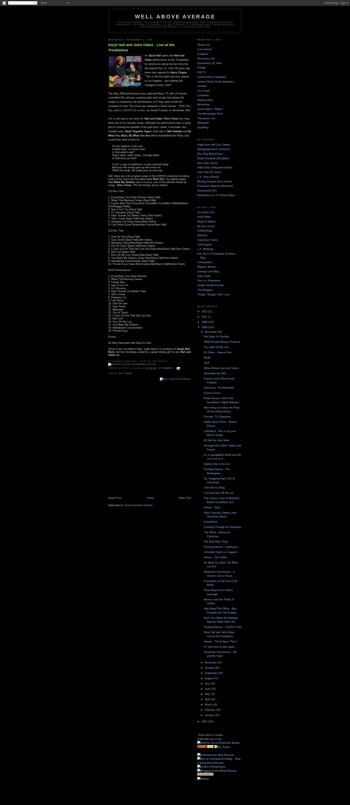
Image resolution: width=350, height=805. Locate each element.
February (210, 709)
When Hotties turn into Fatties (221, 368)
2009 (205, 322)
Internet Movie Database (211, 76)
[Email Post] (178, 368)
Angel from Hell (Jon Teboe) (213, 144)
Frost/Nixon (210, 521)
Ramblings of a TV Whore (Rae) (216, 195)
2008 (205, 327)
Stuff (206, 362)
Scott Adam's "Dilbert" (210, 109)
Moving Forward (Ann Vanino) (214, 181)
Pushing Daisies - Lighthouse (221, 546)
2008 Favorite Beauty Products (222, 341)
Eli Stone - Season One (218, 352)
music (129, 373)
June (208, 688)
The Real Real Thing (216, 541)
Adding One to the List (217, 463)
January (210, 715)
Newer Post (115, 497)
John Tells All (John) (209, 172)
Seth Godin (203, 276)
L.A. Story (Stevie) (208, 176)
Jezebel (201, 86)
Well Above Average (175, 17)
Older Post (185, 497)
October (210, 667)
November (211, 662)
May (208, 694)
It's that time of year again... (220, 646)
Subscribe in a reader (210, 734)
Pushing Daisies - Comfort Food (222, 626)
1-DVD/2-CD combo (133, 110)
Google (201, 67)
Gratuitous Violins (207, 239)
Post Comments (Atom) (138, 505)
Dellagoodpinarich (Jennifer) (213, 149)
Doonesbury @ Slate (209, 63)
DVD (121, 373)
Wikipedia (203, 122)
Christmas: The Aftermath (219, 387)
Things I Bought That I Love (213, 294)
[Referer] (203, 778)
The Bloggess (205, 289)
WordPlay (203, 127)
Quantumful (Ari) (207, 190)
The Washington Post (210, 113)
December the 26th (215, 373)
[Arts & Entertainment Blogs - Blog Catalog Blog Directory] (219, 762)
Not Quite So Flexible (216, 336)
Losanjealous (205, 262)
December (211, 331)
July (207, 683)
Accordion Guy (206, 212)
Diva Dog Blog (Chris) (210, 153)
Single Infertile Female (210, 285)
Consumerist (204, 49)
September (211, 673)
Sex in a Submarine (208, 280)
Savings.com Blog (208, 271)
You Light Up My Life (216, 347)
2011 (205, 316)
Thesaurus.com (206, 118)
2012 (205, 311)
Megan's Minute (206, 266)
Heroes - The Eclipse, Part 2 (220, 641)
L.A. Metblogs (205, 249)
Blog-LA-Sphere (206, 221)
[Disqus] (149, 442)
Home (150, 497)
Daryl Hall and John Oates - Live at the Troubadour (141, 47)
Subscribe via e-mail (209, 738)
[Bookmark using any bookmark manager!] (132, 364)
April (208, 699)
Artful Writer (204, 216)
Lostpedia (203, 95)
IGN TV (201, 72)
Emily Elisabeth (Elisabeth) (213, 158)
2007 (205, 721)
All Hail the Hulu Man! (216, 440)
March (209, 704)
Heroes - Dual (212, 507)
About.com (203, 44)
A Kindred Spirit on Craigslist (220, 552)
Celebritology (204, 230)
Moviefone (203, 104)
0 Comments (166, 368)
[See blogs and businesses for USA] (205, 747)
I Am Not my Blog (214, 487)
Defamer (202, 235)
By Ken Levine (205, 226)
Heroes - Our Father (215, 557)
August (209, 678)
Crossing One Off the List (219, 492)
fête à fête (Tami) (207, 163)
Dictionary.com (206, 58)
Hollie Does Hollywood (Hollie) (214, 167)
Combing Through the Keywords (222, 527)
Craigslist (202, 53)
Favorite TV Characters (217, 416)
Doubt (207, 357)
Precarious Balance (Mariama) (215, 185)
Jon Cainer (203, 90)
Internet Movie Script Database (215, 81)
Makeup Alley (205, 100)
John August (204, 244)
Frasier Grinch (212, 393)
